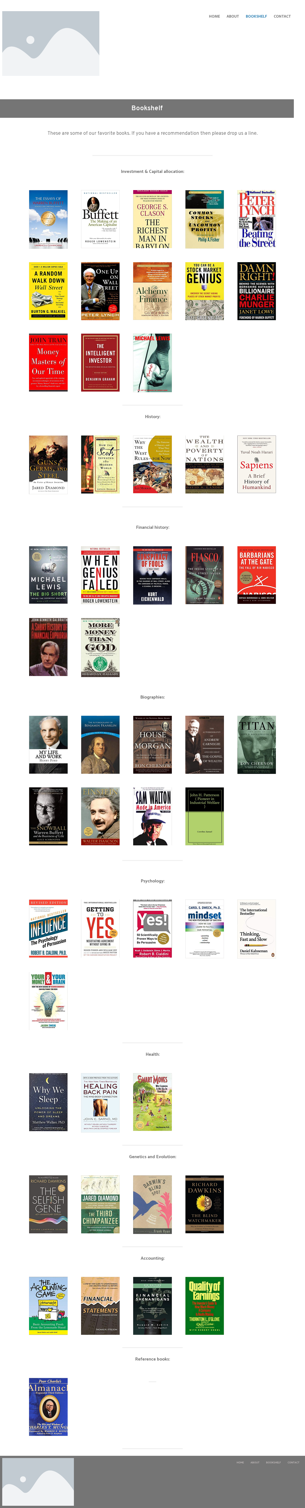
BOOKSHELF (256, 16)
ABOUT (233, 16)
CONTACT (282, 16)
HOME (214, 16)
